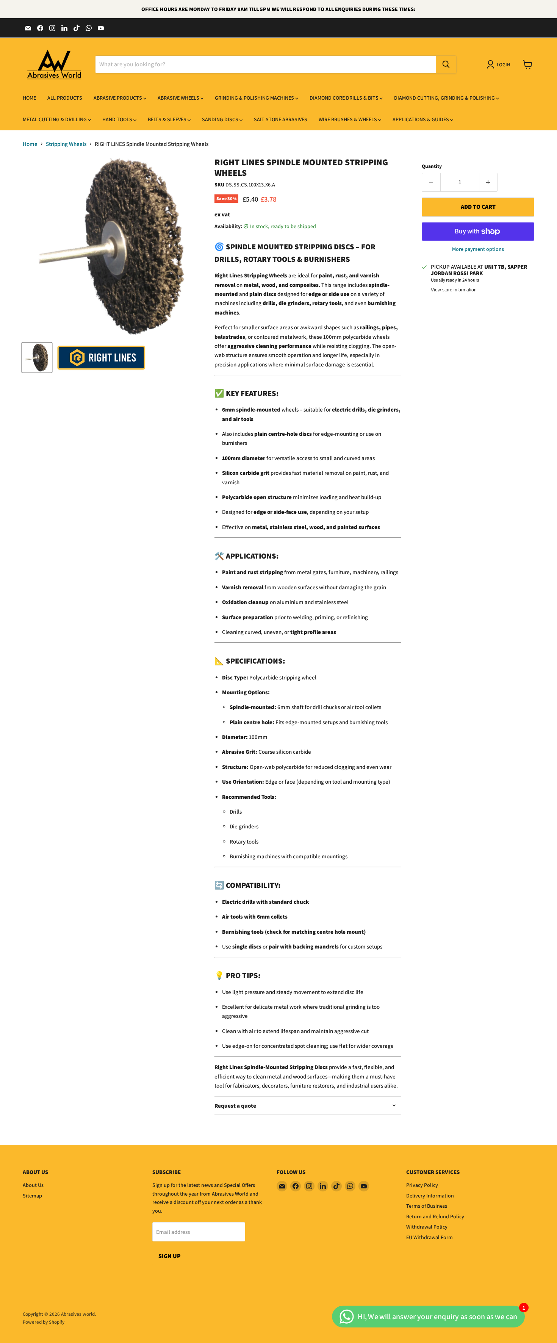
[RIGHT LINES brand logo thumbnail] (101, 358)
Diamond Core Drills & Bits (345, 97)
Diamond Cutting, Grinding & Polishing (445, 97)
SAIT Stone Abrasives (280, 119)
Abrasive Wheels (179, 97)
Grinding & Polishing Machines (255, 97)
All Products (64, 97)
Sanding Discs (220, 119)
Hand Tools (117, 119)
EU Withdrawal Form (429, 1237)
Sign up (169, 1256)
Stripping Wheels (66, 144)
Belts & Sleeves (168, 119)
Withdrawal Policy (426, 1226)
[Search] (446, 64)
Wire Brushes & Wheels (348, 119)
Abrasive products (118, 97)
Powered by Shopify (43, 1322)
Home (29, 97)
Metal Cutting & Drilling (55, 119)
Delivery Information (430, 1195)
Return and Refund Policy (435, 1216)
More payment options (478, 249)
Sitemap (32, 1195)
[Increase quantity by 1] (488, 182)
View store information (454, 290)
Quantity (432, 166)
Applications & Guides (421, 119)
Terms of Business (426, 1205)
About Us (33, 1185)
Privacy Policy (422, 1185)
